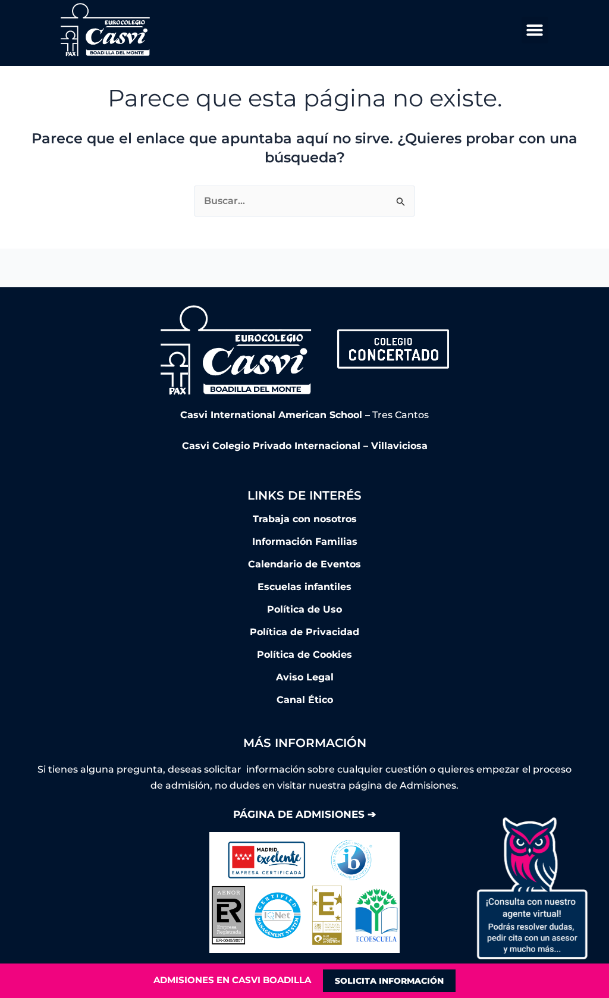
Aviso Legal (305, 677)
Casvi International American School (272, 414)
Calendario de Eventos (304, 564)
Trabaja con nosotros (305, 519)
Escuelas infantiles (304, 586)
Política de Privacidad (304, 632)
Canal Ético (305, 699)
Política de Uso (304, 609)
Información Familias (304, 541)
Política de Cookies (304, 654)
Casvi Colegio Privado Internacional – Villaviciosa (305, 445)
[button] (535, 30)
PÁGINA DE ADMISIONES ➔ (304, 814)
